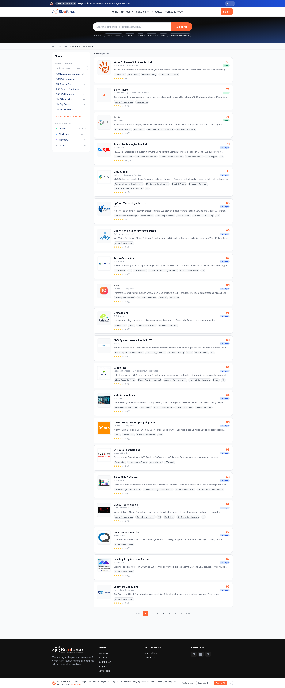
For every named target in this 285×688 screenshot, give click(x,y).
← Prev (137, 614)
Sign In (226, 11)
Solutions (141, 11)
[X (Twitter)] (208, 654)
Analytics (152, 35)
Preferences (187, 683)
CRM (140, 35)
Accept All (220, 683)
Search (183, 26)
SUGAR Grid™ (105, 662)
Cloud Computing (113, 35)
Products (157, 11)
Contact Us (150, 657)
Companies (63, 46)
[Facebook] (194, 654)
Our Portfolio (151, 653)
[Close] (231, 683)
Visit (229, 3)
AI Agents (103, 666)
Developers (104, 671)
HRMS (163, 35)
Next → (189, 614)
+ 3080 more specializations (68, 116)
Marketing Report (174, 11)
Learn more (76, 684)
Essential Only (204, 683)
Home (114, 11)
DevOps (129, 35)
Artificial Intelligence (180, 35)
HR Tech (125, 11)
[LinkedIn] (201, 654)
